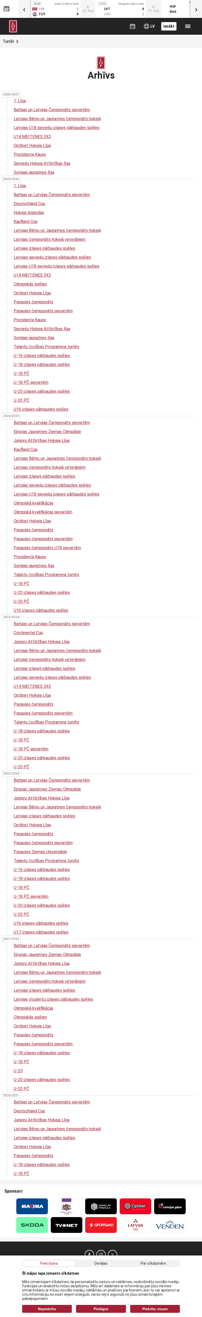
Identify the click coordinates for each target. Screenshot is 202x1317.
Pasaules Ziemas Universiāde (40, 851)
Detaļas (101, 1263)
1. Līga (20, 100)
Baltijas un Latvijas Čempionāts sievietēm (52, 109)
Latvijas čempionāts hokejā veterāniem (49, 239)
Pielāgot (101, 1309)
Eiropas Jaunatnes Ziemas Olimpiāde (47, 431)
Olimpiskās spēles (30, 284)
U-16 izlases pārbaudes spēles (42, 355)
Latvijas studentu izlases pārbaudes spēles (53, 999)
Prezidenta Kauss (30, 154)
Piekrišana (49, 1263)
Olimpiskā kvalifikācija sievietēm (43, 512)
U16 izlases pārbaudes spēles (41, 409)
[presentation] (24, 9)
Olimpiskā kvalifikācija (33, 503)
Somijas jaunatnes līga (34, 172)
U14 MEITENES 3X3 (32, 136)
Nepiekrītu (47, 1309)
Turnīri (8, 41)
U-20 (18, 1070)
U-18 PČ (21, 373)
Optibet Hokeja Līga (32, 145)
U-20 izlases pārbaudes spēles (42, 391)
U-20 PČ (21, 400)
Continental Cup (28, 632)
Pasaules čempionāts (33, 301)
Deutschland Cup (29, 203)
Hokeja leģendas (29, 212)
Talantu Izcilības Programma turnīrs (46, 346)
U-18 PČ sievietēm (31, 382)
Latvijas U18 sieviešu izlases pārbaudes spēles (56, 127)
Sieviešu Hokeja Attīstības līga (42, 163)
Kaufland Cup (26, 221)
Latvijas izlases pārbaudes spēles (44, 248)
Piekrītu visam (155, 1309)
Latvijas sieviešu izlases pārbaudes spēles (52, 257)
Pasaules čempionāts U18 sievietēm (47, 547)
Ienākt (168, 26)
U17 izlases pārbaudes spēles (41, 932)
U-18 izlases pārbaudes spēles (42, 364)
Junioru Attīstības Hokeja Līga (41, 440)
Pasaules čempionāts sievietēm (43, 310)
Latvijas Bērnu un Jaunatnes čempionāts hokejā (57, 118)
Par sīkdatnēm (153, 1263)
